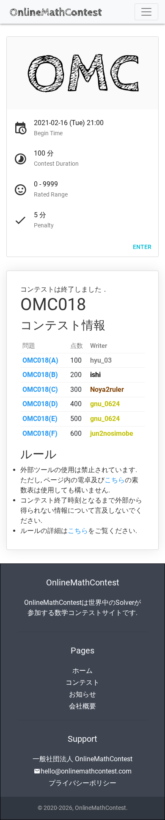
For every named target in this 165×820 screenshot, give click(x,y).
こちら (114, 480)
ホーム (82, 671)
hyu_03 (101, 360)
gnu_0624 (105, 404)
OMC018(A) (40, 360)
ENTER (142, 246)
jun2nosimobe (111, 433)
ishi (95, 375)
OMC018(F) (40, 433)
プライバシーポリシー (82, 783)
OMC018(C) (40, 389)
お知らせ (82, 694)
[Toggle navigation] (146, 11)
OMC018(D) (40, 404)
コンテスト (82, 682)
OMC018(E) (40, 419)
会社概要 (82, 706)
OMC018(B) (40, 375)
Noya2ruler (107, 389)
